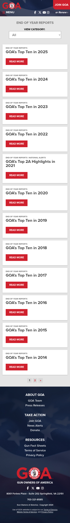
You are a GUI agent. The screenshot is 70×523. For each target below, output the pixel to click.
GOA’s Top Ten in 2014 (26, 358)
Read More (16, 61)
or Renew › (61, 12)
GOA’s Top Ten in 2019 (26, 221)
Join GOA (61, 5)
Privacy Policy (35, 455)
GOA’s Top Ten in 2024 (27, 79)
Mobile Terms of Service (27, 512)
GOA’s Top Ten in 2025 (27, 52)
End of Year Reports (16, 48)
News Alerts (35, 425)
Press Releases (35, 405)
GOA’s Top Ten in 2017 (26, 275)
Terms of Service (35, 450)
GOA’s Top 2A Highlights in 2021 (30, 164)
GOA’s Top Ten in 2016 (26, 303)
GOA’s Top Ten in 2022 (27, 134)
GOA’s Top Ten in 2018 (26, 248)
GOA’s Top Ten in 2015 (26, 330)
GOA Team (35, 400)
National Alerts (37, 157)
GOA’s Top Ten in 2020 (27, 193)
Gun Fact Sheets (35, 445)
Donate (35, 430)
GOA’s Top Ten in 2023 (27, 107)
